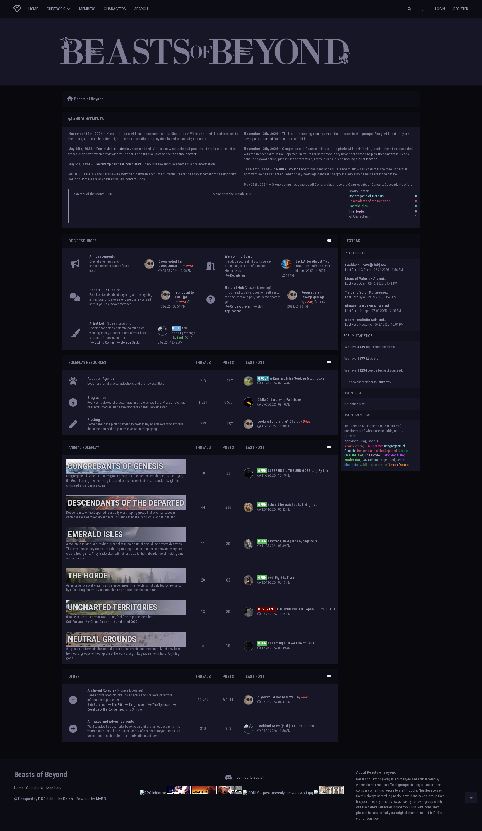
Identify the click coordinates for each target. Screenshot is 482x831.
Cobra (320, 378)
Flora (290, 578)
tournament (265, 139)
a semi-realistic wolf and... (366, 320)
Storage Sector (130, 342)
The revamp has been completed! (118, 164)
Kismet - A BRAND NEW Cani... (368, 306)
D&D (42, 798)
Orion (68, 798)
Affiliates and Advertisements (110, 721)
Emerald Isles (95, 534)
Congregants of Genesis (115, 466)
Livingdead (310, 505)
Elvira (310, 643)
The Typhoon (161, 705)
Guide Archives (240, 306)
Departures (237, 275)
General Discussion (104, 290)
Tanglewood (137, 705)
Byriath (323, 471)
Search (141, 8)
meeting (371, 159)
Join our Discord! (250, 777)
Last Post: (351, 270)
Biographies (97, 398)
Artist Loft (97, 323)
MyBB (101, 798)
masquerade (324, 134)
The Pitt (117, 705)
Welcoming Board (238, 256)
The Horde (87, 575)
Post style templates (111, 149)
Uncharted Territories (112, 607)
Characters (115, 8)
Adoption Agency (100, 379)
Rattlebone (293, 400)
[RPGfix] (179, 793)
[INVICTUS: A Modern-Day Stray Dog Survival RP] (230, 793)
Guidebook (56, 8)
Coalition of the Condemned (106, 709)
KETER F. (330, 609)
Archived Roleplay (101, 690)
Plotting (93, 419)
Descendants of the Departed (126, 503)
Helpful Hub (234, 287)
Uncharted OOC (126, 622)
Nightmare (310, 541)
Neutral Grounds (288, 169)
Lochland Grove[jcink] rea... (367, 265)
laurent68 (384, 382)
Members (87, 8)
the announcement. (185, 154)
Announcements (102, 256)
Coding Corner (104, 342)
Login (440, 8)
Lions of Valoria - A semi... (366, 279)
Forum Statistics (358, 336)
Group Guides (99, 622)
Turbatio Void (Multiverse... (367, 292)
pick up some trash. (385, 154)
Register (460, 8)
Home (33, 8)
